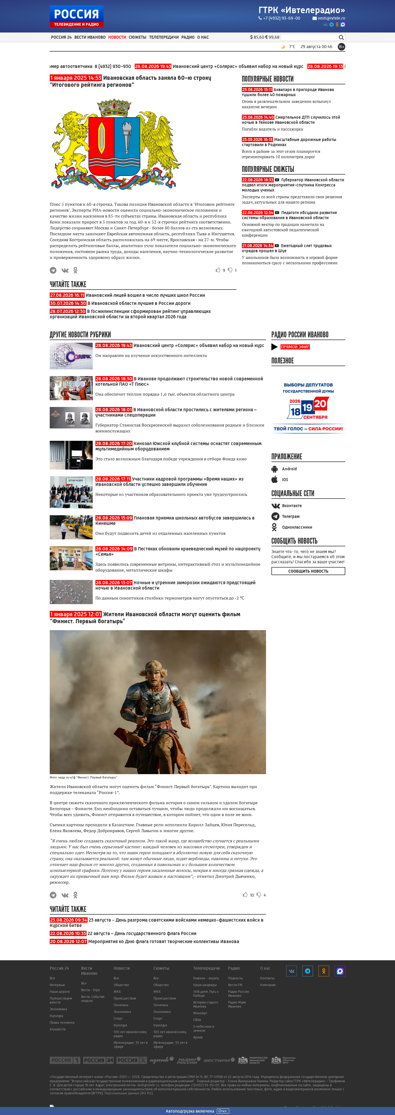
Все (52, 978)
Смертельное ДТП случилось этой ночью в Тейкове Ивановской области (291, 120)
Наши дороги (60, 992)
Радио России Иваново (238, 994)
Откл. (223, 1111)
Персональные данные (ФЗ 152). (129, 1093)
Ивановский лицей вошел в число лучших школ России (145, 295)
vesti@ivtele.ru (331, 18)
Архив (198, 1037)
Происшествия (125, 998)
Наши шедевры (205, 985)
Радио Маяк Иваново (237, 1004)
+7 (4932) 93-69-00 (281, 18)
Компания (267, 985)
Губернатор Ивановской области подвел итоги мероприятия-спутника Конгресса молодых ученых (293, 185)
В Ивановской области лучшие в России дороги (139, 303)
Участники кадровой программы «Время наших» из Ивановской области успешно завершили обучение (169, 481)
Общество (121, 985)
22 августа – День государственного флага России (142, 933)
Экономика (58, 1009)
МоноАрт (200, 1013)
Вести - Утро (90, 990)
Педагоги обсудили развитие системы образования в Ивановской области (289, 215)
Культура (56, 1016)
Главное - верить (206, 978)
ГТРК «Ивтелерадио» (301, 10)
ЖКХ (117, 992)
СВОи (197, 1020)
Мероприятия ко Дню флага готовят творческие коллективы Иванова (163, 941)
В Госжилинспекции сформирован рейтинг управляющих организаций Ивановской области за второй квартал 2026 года (130, 314)
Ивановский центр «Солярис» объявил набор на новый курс (196, 66)
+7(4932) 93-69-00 (205, 1085)
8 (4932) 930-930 (89, 66)
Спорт (118, 1018)
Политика (121, 1005)
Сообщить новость (308, 571)
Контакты (267, 978)
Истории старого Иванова (205, 1004)
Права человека (62, 1022)
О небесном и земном (203, 1028)
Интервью (57, 985)
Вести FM (235, 985)
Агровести (58, 1029)
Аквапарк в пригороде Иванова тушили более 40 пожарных (288, 92)
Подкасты (235, 978)
